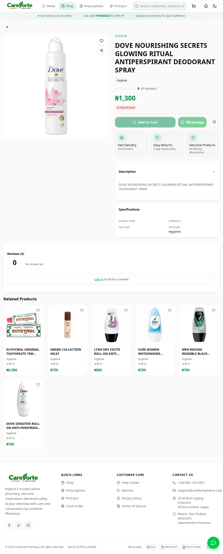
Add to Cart (27, 341)
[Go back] (7, 27)
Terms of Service (134, 506)
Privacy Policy (131, 498)
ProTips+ (72, 498)
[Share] (101, 50)
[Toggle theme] (215, 6)
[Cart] (194, 6)
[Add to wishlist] (101, 41)
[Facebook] (9, 525)
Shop (70, 482)
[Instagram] (28, 525)
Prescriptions (75, 490)
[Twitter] (19, 525)
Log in (99, 279)
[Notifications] (206, 6)
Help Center (130, 482)
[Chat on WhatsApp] (213, 543)
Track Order (74, 506)
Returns (127, 490)
